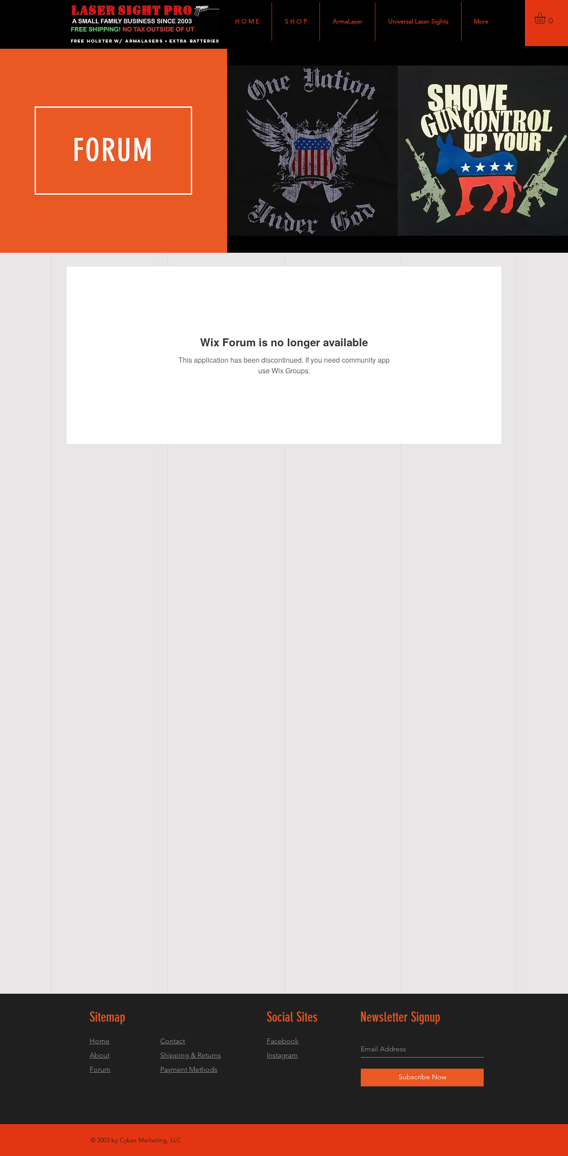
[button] (546, 18)
